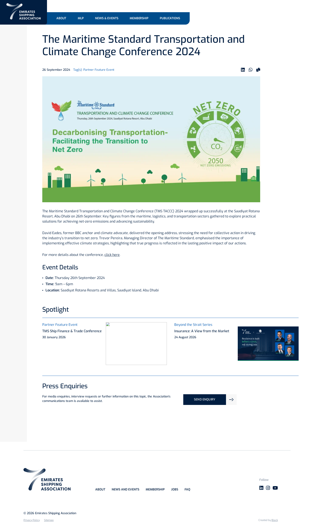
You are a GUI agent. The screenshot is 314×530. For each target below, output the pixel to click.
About (100, 489)
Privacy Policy (31, 520)
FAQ (187, 489)
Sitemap (49, 520)
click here (112, 254)
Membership (155, 489)
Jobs (174, 489)
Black (274, 520)
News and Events (125, 489)
